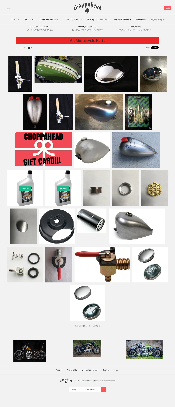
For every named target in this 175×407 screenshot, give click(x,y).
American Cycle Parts (50, 19)
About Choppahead (89, 370)
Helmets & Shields (122, 19)
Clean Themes (98, 381)
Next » (98, 326)
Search (59, 370)
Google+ (153, 8)
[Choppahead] (87, 4)
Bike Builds (29, 19)
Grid (25, 48)
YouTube (159, 8)
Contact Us (72, 370)
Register (154, 19)
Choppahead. (84, 381)
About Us (15, 19)
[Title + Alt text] (29, 361)
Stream (33, 48)
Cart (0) (168, 8)
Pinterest (150, 8)
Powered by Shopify (109, 381)
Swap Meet (141, 19)
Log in (161, 19)
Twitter (147, 8)
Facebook (144, 8)
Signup (74, 390)
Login (117, 370)
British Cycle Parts (73, 19)
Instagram (156, 8)
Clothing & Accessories (98, 19)
